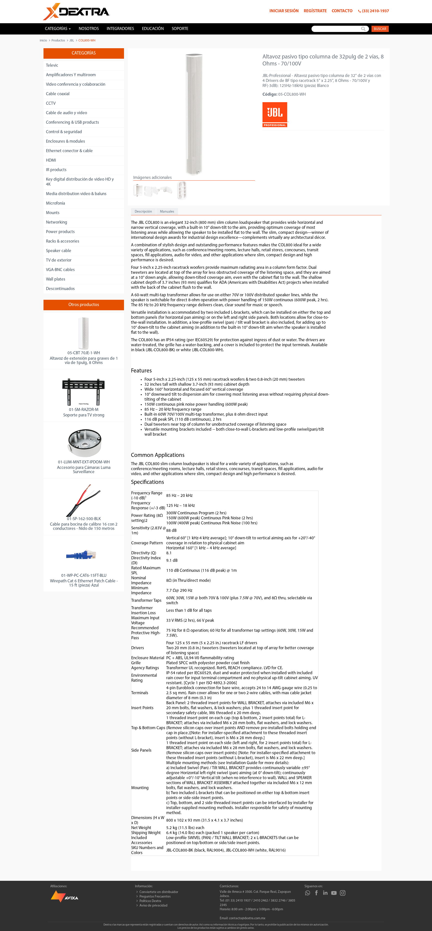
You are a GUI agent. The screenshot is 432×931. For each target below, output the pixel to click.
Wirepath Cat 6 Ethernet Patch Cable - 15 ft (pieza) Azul (84, 583)
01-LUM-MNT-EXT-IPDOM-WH (84, 462)
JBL (72, 40)
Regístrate (315, 11)
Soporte (180, 29)
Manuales (167, 212)
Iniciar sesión (284, 11)
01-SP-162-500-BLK (84, 519)
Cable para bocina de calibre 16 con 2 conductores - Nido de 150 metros (84, 526)
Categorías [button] (56, 29)
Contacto (342, 11)
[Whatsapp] (307, 893)
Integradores (120, 29)
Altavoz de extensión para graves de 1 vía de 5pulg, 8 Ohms (84, 360)
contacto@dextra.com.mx (247, 918)
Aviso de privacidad (154, 905)
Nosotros (89, 29)
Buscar (380, 29)
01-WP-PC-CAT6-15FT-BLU (83, 576)
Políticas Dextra (150, 901)
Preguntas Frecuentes (155, 896)
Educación (153, 29)
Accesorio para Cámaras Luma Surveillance (83, 470)
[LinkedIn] (325, 893)
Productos (58, 40)
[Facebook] (316, 893)
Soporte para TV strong (83, 415)
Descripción (143, 212)
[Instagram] (343, 893)
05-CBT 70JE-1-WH (84, 353)
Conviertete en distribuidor (159, 892)
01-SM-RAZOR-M (83, 410)
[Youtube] (334, 893)
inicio (43, 40)
